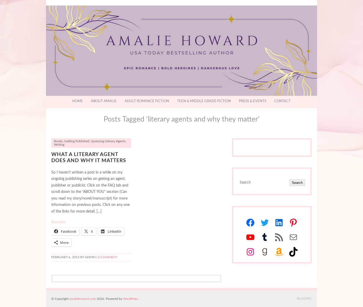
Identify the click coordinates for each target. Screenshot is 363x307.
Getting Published (76, 141)
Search (297, 183)
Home (77, 101)
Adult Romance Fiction (147, 101)
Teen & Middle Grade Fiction (204, 101)
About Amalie (104, 101)
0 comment (107, 257)
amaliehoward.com (82, 298)
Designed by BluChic (304, 298)
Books (58, 141)
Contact (282, 101)
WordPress (130, 298)
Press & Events (252, 101)
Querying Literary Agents (108, 141)
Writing (59, 144)
